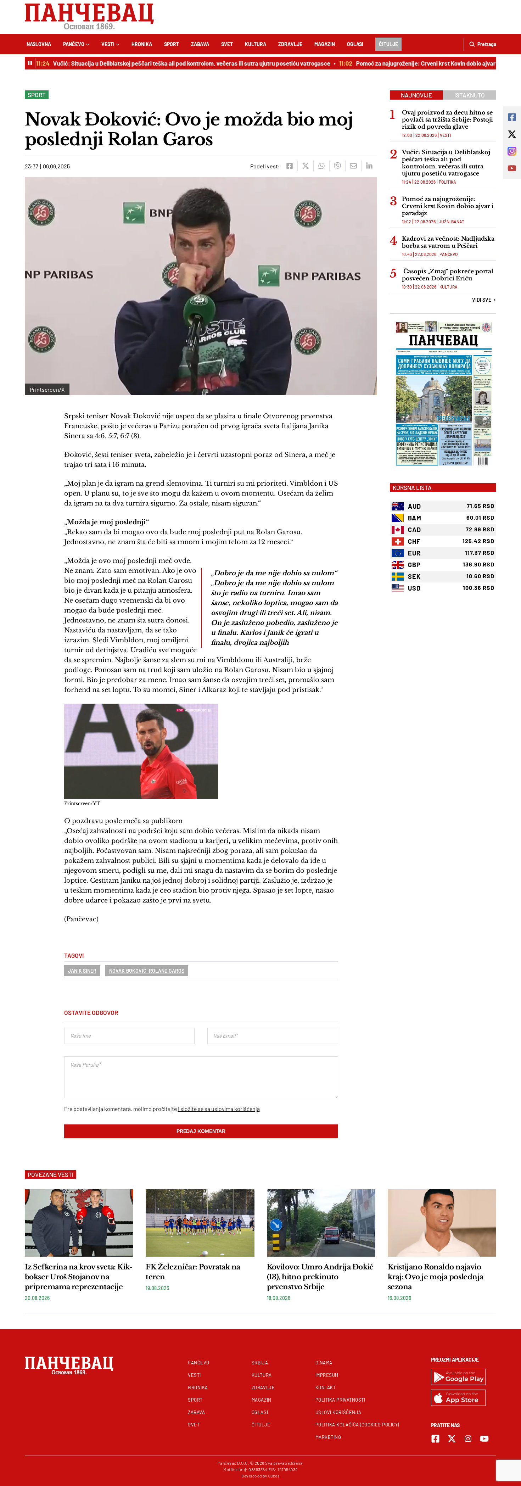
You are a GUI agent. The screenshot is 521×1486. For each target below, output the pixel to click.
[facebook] (289, 166)
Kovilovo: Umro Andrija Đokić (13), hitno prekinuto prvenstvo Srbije (320, 1277)
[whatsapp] (321, 166)
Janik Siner (82, 971)
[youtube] (484, 1438)
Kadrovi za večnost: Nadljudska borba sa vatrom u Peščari (448, 242)
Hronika (141, 44)
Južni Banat (451, 221)
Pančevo (73, 44)
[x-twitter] (451, 1438)
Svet (227, 44)
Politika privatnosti (340, 1400)
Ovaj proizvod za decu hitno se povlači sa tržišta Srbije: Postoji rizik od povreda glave (447, 119)
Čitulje (388, 44)
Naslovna (39, 44)
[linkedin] (369, 166)
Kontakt (325, 1387)
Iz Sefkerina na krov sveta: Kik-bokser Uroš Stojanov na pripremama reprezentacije (78, 1277)
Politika (447, 181)
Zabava (200, 44)
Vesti (107, 44)
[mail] (353, 166)
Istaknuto (469, 95)
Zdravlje (290, 44)
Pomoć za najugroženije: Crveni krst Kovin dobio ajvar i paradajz (423, 63)
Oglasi (355, 44)
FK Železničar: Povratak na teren (193, 1272)
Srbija (260, 1362)
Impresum (326, 1375)
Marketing (328, 1437)
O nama (323, 1362)
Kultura (255, 44)
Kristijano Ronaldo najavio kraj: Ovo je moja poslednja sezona (435, 1277)
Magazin (324, 44)
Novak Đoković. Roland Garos (146, 971)
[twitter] (305, 166)
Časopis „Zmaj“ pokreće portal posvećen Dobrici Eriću (447, 275)
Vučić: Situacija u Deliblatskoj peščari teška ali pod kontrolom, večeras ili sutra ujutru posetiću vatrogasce (175, 63)
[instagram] (468, 1438)
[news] (79, 1223)
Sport (171, 44)
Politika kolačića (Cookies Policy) (357, 1425)
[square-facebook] (435, 1438)
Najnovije (416, 95)
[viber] (337, 166)
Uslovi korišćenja (338, 1412)
